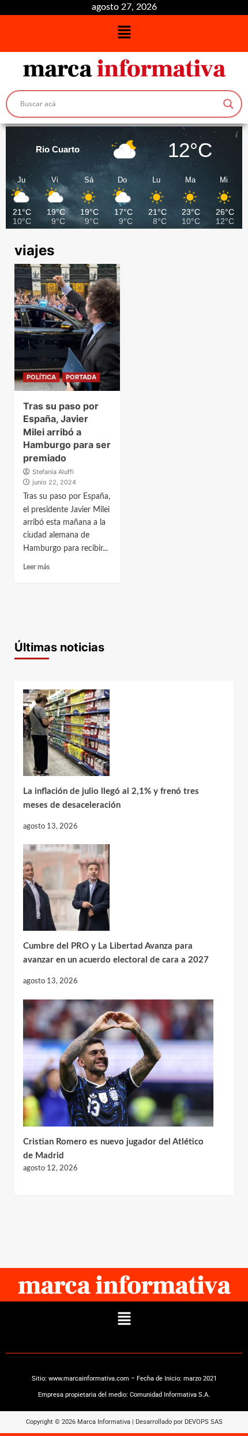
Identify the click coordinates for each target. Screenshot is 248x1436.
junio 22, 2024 (54, 482)
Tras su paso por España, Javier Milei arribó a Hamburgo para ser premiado (67, 432)
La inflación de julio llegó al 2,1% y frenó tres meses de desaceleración (111, 798)
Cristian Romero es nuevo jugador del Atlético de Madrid (113, 1148)
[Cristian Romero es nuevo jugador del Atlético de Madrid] (118, 1067)
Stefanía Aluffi (53, 472)
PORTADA (81, 377)
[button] (124, 33)
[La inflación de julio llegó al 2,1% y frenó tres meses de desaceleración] (118, 737)
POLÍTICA (41, 377)
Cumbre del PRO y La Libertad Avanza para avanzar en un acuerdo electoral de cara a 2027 (116, 953)
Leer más (36, 567)
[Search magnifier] (228, 104)
